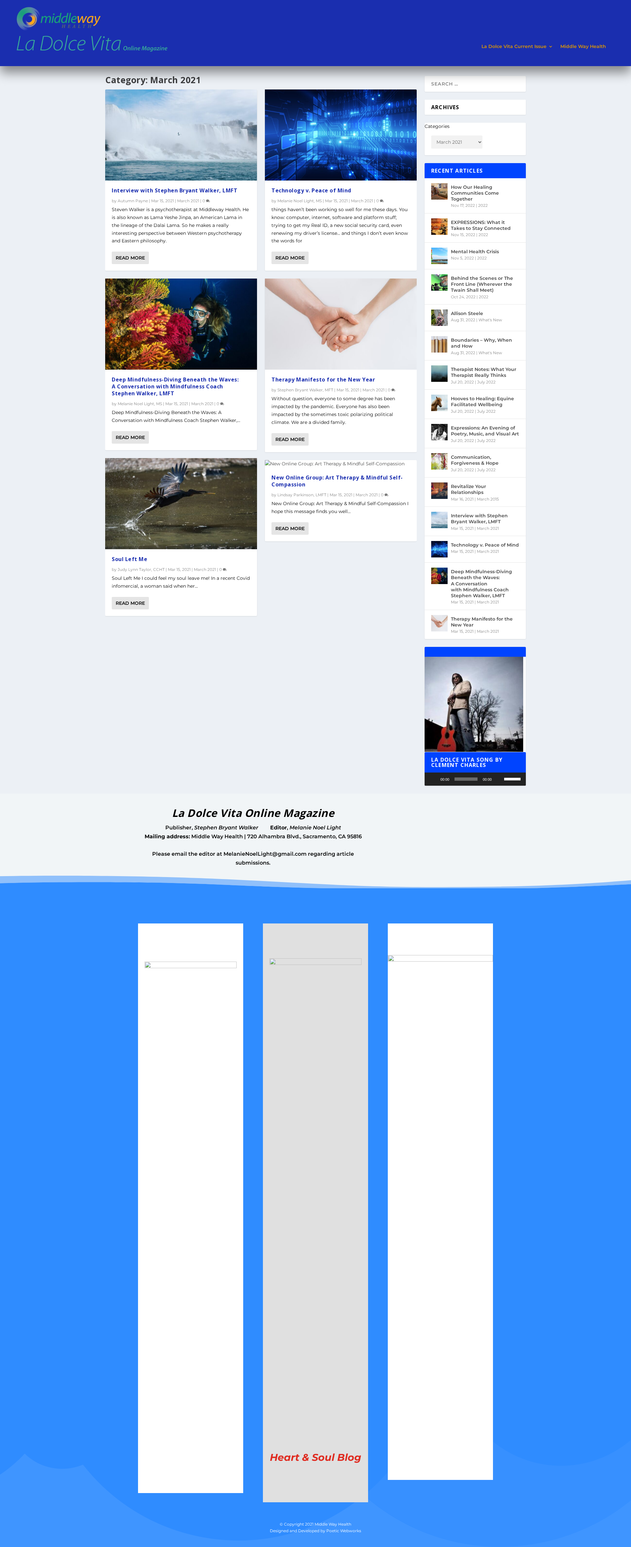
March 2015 (488, 499)
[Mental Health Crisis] (439, 256)
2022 (483, 205)
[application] (475, 779)
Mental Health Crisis (475, 252)
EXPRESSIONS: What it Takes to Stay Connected (481, 225)
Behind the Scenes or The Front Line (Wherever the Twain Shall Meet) (482, 284)
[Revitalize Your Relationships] (439, 490)
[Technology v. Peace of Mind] (341, 135)
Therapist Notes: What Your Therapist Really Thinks (483, 372)
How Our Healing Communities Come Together (475, 193)
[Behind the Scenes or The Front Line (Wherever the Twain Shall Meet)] (439, 282)
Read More (130, 258)
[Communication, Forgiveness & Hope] (439, 461)
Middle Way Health (583, 46)
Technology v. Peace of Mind (311, 190)
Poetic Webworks (343, 1530)
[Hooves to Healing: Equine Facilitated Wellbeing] (439, 403)
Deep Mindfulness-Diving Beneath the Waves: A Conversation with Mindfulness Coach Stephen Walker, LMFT (175, 386)
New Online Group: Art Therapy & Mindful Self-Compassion (337, 481)
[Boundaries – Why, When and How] (439, 344)
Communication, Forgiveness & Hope (475, 460)
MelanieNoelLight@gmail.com (265, 854)
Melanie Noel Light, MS (140, 403)
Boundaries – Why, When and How (481, 343)
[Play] (433, 779)
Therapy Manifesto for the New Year (323, 379)
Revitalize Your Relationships (468, 489)
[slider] (513, 778)
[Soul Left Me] (181, 503)
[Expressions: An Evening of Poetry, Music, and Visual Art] (439, 432)
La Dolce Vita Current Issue (514, 46)
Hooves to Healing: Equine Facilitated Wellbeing (482, 401)
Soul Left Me (129, 559)
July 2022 (486, 382)
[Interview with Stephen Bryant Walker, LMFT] (181, 135)
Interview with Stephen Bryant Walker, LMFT (174, 190)
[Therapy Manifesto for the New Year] (341, 324)
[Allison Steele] (439, 317)
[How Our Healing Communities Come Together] (439, 191)
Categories (437, 126)
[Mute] (499, 779)
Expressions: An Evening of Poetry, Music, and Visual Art (485, 431)
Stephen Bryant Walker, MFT (305, 389)
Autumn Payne (133, 200)
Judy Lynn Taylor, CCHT (141, 569)
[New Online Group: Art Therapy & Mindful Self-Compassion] (341, 464)
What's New (490, 319)
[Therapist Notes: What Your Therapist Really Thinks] (439, 373)
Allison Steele (467, 313)
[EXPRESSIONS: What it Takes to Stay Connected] (439, 226)
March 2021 (188, 200)
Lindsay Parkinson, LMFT (301, 494)
